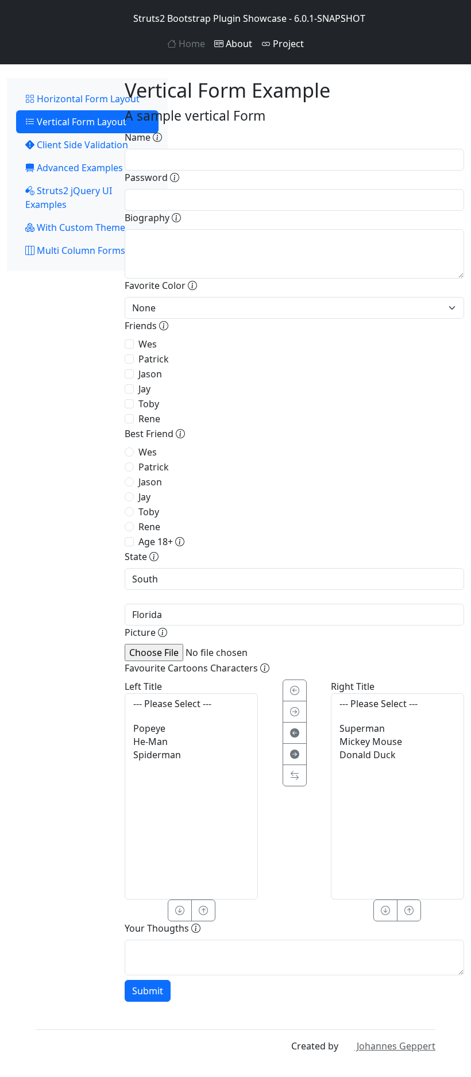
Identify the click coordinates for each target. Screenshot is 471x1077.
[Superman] (397, 728)
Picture (141, 632)
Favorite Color (156, 285)
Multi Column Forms (79, 250)
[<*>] (295, 775)
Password (147, 177)
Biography (148, 217)
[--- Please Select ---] (191, 704)
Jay (144, 389)
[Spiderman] (191, 755)
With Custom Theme (79, 227)
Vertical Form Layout (80, 121)
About (237, 43)
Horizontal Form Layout (87, 98)
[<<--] (295, 733)
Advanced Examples (78, 167)
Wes (147, 344)
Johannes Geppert (394, 1046)
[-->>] (295, 754)
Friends (142, 325)
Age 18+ (156, 541)
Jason (150, 374)
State (137, 556)
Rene (149, 418)
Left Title (143, 686)
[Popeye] (191, 728)
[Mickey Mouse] (397, 741)
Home (190, 43)
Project (287, 43)
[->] (295, 712)
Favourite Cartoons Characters (192, 668)
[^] (203, 910)
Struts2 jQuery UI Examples (68, 197)
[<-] (295, 690)
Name (139, 137)
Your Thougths (158, 928)
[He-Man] (191, 741)
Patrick (153, 359)
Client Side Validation (81, 144)
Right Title (353, 686)
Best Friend (150, 433)
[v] (180, 910)
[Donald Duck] (397, 755)
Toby (148, 403)
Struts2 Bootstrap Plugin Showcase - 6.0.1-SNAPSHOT (249, 18)
